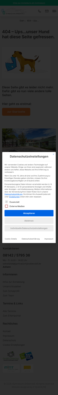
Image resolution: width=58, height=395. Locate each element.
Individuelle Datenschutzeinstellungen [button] (29, 228)
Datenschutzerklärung (13, 194)
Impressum (48, 239)
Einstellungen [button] (14, 197)
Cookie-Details (11, 239)
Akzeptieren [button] (29, 213)
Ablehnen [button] (29, 220)
